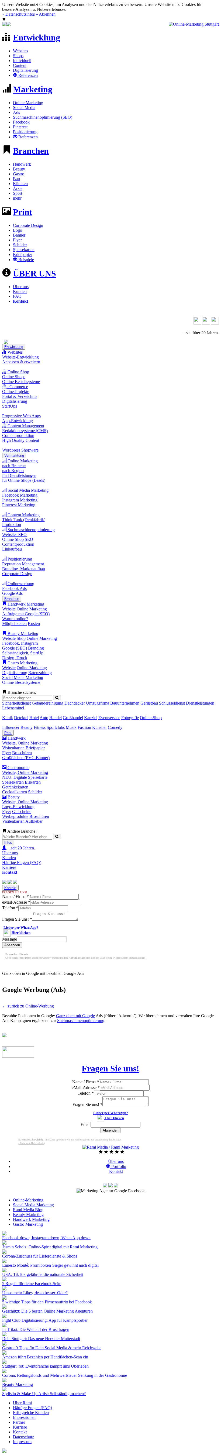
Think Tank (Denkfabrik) (23, 519)
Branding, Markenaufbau (23, 568)
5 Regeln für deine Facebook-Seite (31, 1283)
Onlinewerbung (20, 583)
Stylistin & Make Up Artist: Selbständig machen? (44, 1393)
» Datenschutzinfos (18, 14)
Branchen (31, 151)
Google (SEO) (14, 648)
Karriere (9, 867)
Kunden (20, 291)
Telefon (10, 908)
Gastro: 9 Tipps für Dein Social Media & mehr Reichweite (51, 1347)
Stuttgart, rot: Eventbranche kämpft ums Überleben (45, 1366)
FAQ (17, 296)
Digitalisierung (25, 70)
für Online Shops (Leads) (23, 480)
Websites (20, 51)
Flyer (17, 240)
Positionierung (25, 131)
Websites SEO (14, 534)
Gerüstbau (149, 703)
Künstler (99, 727)
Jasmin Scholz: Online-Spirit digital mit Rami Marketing (50, 1247)
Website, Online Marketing (25, 743)
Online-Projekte (15, 391)
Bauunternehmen (124, 703)
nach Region (13, 470)
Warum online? (15, 618)
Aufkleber (34, 821)
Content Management (25, 425)
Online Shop (17, 372)
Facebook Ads (14, 588)
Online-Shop (151, 717)
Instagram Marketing (19, 500)
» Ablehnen (46, 14)
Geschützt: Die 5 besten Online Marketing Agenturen (47, 1311)
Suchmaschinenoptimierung (30, 529)
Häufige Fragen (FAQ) (21, 862)
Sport (17, 193)
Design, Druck (14, 657)
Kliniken (20, 183)
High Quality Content (20, 440)
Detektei (21, 717)
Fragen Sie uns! (17, 919)
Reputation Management (23, 564)
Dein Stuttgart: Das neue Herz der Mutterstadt (41, 1338)
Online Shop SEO (17, 539)
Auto (44, 717)
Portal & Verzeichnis (19, 396)
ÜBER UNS (34, 273)
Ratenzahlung (40, 672)
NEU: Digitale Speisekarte (24, 777)
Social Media (24, 107)
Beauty (19, 169)
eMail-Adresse (16, 902)
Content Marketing (23, 515)
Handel (55, 717)
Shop (21, 638)
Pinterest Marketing (18, 505)
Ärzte (17, 188)
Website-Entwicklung (20, 357)
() (132, 958)
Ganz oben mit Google (75, 1015)
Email (86, 1124)
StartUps (9, 406)
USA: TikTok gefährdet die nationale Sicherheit (42, 1274)
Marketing (32, 89)
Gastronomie (17, 767)
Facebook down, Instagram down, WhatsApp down (46, 1237)
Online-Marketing (28, 1200)
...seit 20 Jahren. (20, 848)
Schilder (20, 244)
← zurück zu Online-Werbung (28, 1006)
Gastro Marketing (21, 663)
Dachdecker (74, 703)
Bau (16, 178)
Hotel (34, 717)
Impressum (22, 1441)
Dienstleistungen (200, 703)
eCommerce (17, 386)
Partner (19, 1422)
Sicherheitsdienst (16, 703)
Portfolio (118, 1166)
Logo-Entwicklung (18, 806)
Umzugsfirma (97, 703)
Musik (71, 727)
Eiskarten (33, 782)
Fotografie (130, 717)
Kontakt (10, 888)
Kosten (34, 623)
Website (9, 609)
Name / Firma (15, 896)
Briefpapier (22, 254)
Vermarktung (14, 455)
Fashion (84, 727)
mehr (17, 198)
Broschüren (22, 752)
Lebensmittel (13, 708)
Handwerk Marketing (25, 604)
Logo (17, 230)
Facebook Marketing (19, 495)
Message (9, 939)
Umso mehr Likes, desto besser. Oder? (35, 1292)
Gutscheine (21, 811)
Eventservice (109, 717)
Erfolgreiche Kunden (31, 1412)
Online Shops (13, 376)
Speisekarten (23, 249)
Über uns (21, 286)
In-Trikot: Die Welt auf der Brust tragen (35, 1329)
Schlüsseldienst (172, 703)
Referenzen (27, 75)
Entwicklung (36, 37)
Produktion (11, 524)
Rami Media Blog (28, 1209)
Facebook (21, 122)
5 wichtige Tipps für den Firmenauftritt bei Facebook (47, 1302)
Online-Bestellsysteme (21, 682)
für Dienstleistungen (19, 475)
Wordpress (11, 450)
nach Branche (14, 465)
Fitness (40, 727)
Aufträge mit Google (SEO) (26, 614)
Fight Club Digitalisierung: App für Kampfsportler (45, 1320)
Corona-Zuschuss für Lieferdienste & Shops (39, 1256)
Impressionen (24, 1417)
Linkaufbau (12, 549)
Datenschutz (23, 1436)
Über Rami (22, 1403)
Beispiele (25, 259)
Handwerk (22, 164)
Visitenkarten (13, 748)
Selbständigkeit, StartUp (22, 653)
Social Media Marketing (27, 490)
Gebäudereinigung (47, 703)
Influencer (10, 727)
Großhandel (73, 717)
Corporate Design (28, 225)
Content (19, 65)
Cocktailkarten (14, 792)
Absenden (12, 945)
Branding (36, 648)
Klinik (7, 717)
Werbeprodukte (15, 816)
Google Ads (12, 593)
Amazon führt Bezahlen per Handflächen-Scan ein (45, 1357)
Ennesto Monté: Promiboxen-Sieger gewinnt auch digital (50, 1265)
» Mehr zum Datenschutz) (31, 1143)
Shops (18, 55)
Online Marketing (28, 102)
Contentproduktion (18, 435)
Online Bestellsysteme (21, 381)
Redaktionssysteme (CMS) (25, 430)
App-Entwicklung (17, 420)
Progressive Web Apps (21, 416)
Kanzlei (90, 717)
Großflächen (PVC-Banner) (26, 757)
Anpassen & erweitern (21, 362)
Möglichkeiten (14, 623)
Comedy (115, 727)
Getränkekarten (15, 787)
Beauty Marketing (22, 633)
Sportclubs (56, 727)
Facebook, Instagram (20, 643)
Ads (16, 112)
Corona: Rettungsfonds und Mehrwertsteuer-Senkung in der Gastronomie (64, 1375)
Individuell (22, 60)
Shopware (30, 450)
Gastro (18, 174)
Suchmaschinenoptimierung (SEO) (42, 117)
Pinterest (20, 127)
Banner (19, 235)
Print (22, 212)
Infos (8, 843)
